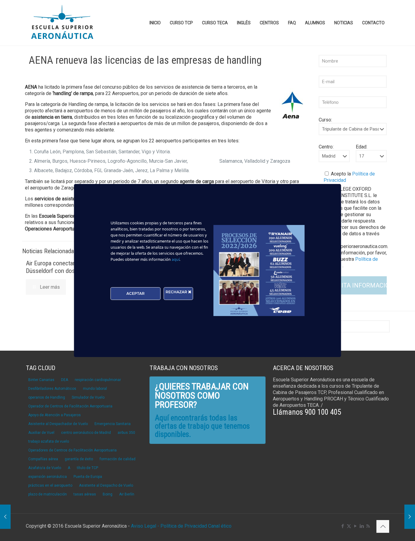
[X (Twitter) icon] (349, 526)
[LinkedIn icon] (361, 526)
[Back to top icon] (382, 526)
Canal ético (220, 526)
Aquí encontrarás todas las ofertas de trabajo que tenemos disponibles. (202, 426)
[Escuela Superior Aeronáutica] (62, 23)
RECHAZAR (177, 292)
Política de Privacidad (184, 526)
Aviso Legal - (145, 526)
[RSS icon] (368, 526)
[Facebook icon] (342, 526)
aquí (176, 259)
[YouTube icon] (355, 526)
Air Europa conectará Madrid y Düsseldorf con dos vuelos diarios (68, 267)
